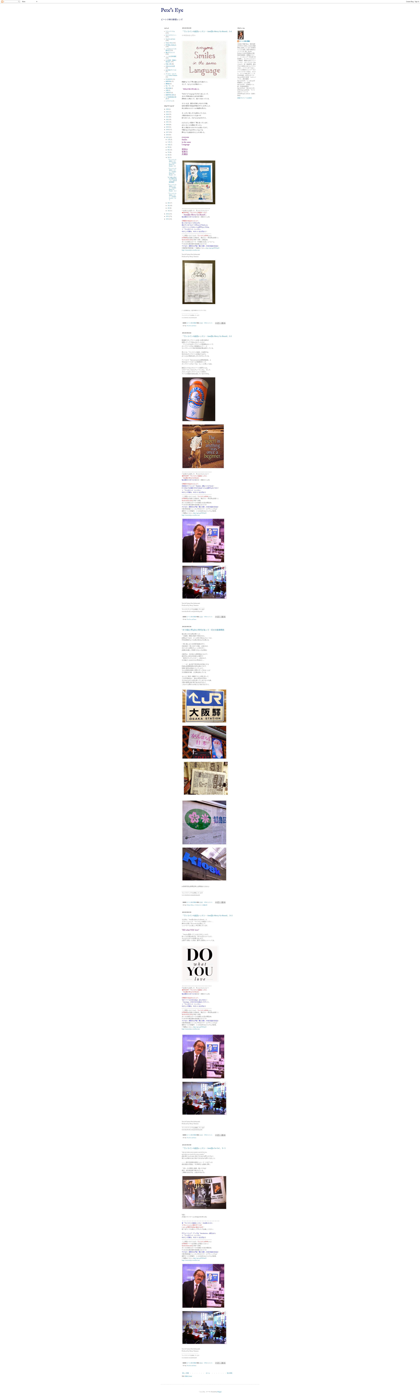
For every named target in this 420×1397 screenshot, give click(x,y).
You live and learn (191, 325)
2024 (167, 114)
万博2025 (168, 92)
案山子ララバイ (170, 52)
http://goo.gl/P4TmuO (212, 248)
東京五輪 (168, 88)
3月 (169, 205)
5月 (169, 157)
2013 (167, 216)
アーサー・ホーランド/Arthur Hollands (171, 74)
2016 (167, 135)
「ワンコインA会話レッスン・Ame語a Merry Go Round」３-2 (207, 916)
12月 (169, 139)
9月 (169, 147)
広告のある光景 (170, 66)
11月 (169, 142)
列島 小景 (168, 64)
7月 (169, 152)
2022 (167, 119)
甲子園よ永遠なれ (171, 45)
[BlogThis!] (218, 323)
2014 (167, 214)
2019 (167, 127)
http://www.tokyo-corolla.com (191, 250)
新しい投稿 (185, 1373)
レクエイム (169, 101)
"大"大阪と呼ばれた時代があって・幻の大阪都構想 (203, 630)
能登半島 (168, 81)
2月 (169, 208)
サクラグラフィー (171, 35)
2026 (167, 109)
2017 (167, 132)
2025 (167, 112)
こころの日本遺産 (171, 56)
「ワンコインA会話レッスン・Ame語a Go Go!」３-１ (204, 1148)
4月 (169, 203)
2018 (167, 129)
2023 (167, 117)
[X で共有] (220, 323)
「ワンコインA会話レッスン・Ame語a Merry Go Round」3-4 (207, 31)
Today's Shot (190, 905)
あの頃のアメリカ (171, 70)
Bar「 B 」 (169, 86)
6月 (169, 155)
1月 (169, 210)
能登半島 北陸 (170, 95)
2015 (167, 137)
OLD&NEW (169, 79)
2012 (167, 219)
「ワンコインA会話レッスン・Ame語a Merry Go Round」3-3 (207, 336)
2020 (167, 124)
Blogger (219, 1392)
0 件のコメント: (208, 323)
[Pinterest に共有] (224, 323)
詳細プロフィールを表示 (244, 98)
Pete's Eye (172, 10)
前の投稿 (229, 1373)
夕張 (167, 90)
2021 (167, 122)
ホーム (208, 1373)
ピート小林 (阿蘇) (245, 41)
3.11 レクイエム (170, 31)
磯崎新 (168, 83)
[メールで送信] (216, 323)
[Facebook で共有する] (222, 323)
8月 (169, 150)
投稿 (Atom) (188, 1376)
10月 (169, 144)
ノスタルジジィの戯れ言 (200, 905)
